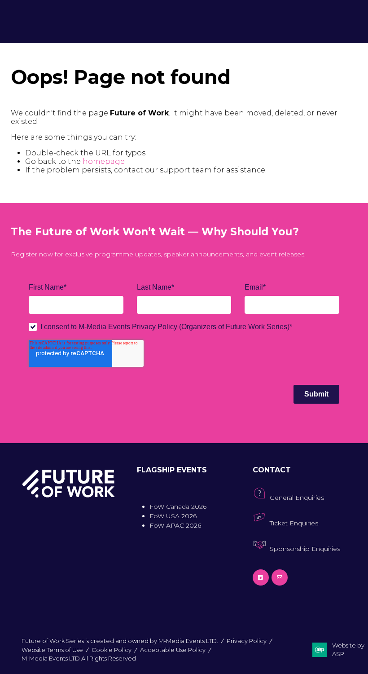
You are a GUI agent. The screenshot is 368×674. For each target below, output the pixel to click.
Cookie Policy (111, 649)
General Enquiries (297, 497)
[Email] (280, 577)
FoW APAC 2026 (175, 525)
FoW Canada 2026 (177, 506)
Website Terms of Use (52, 649)
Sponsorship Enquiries (305, 549)
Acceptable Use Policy (173, 649)
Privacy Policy (247, 640)
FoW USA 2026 (173, 516)
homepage (104, 161)
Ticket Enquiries (294, 523)
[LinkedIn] (261, 577)
